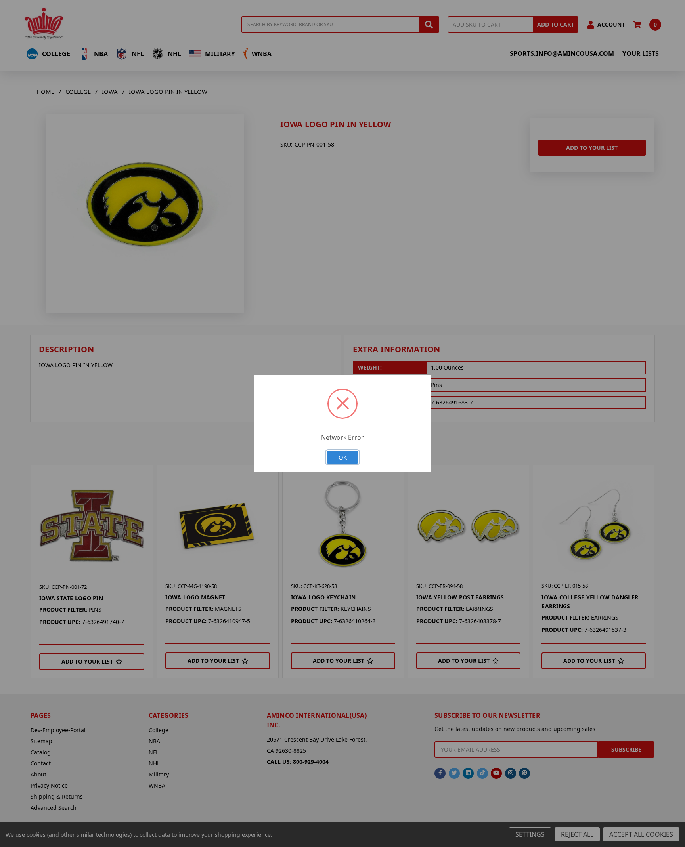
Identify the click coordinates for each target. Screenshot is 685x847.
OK (343, 457)
